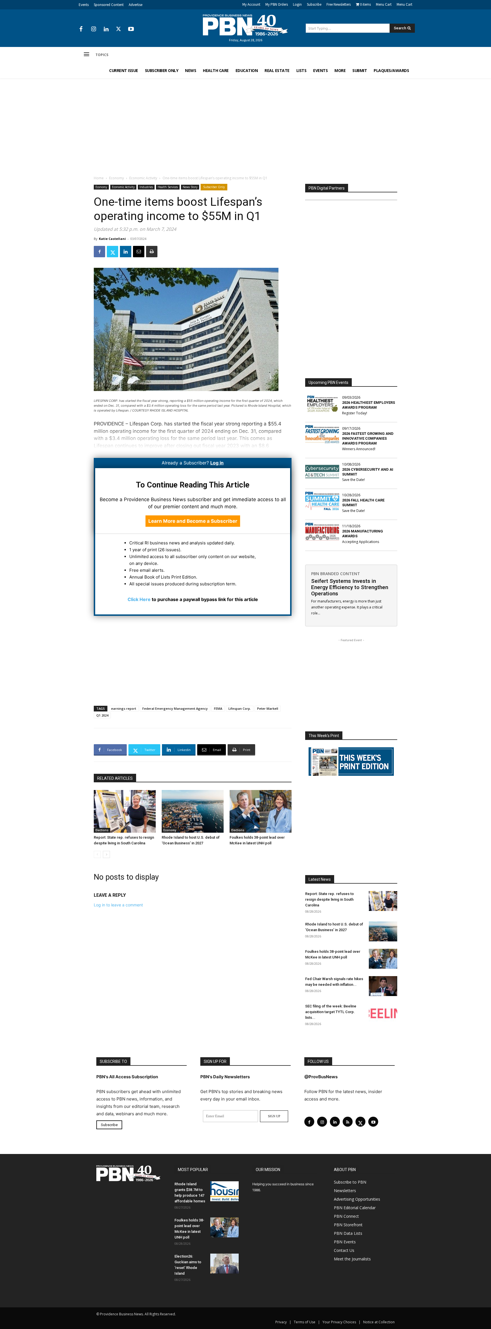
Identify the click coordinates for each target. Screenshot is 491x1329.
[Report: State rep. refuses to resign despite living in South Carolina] (125, 811)
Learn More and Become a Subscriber (192, 521)
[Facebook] (81, 29)
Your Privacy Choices (339, 1322)
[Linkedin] (106, 29)
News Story (190, 187)
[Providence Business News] (245, 25)
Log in (217, 463)
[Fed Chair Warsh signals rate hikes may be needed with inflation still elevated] (383, 986)
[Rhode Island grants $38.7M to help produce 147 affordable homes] (224, 1191)
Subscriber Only (214, 187)
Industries (146, 187)
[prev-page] (97, 854)
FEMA (218, 708)
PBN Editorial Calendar (355, 1207)
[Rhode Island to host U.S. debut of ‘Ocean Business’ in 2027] (193, 811)
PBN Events (345, 1241)
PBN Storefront (348, 1224)
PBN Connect (346, 1216)
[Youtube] (131, 29)
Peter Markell (267, 708)
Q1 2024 (102, 715)
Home (99, 178)
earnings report (123, 708)
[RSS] (348, 1122)
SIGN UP (274, 1116)
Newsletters (345, 1190)
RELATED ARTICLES (115, 778)
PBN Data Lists (348, 1233)
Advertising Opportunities (357, 1199)
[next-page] (106, 854)
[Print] (151, 251)
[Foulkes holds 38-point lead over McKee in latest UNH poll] (261, 811)
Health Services (168, 187)
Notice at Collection (379, 1322)
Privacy (281, 1322)
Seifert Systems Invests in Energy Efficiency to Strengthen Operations (349, 587)
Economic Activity (143, 178)
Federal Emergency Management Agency (175, 708)
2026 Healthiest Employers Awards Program (368, 405)
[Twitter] (118, 29)
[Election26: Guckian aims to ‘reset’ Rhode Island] (224, 1264)
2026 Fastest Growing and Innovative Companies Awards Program (368, 438)
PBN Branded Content (335, 573)
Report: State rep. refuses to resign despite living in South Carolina (329, 899)
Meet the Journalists (352, 1259)
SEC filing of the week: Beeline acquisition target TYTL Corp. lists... (330, 1012)
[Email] (138, 251)
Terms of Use (304, 1322)
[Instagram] (93, 29)
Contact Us (344, 1250)
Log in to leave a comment (118, 904)
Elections (102, 830)
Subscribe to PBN (350, 1182)
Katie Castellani (112, 238)
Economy (116, 178)
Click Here (139, 599)
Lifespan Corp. (239, 708)
